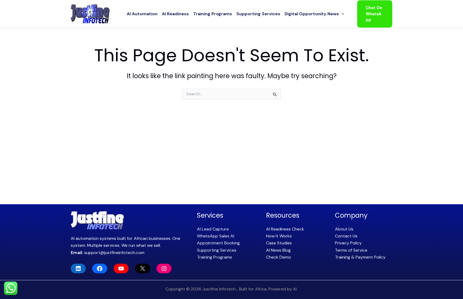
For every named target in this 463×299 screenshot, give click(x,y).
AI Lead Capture (213, 229)
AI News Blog (278, 250)
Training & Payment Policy (360, 257)
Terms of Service (351, 250)
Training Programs (212, 14)
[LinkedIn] (78, 268)
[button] (341, 14)
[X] (142, 268)
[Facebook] (99, 268)
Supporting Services (258, 14)
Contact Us (346, 236)
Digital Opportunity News (312, 14)
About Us (344, 229)
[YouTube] (121, 268)
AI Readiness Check (285, 229)
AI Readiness (175, 14)
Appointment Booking (218, 243)
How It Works (279, 236)
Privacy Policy (348, 243)
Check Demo (278, 257)
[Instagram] (163, 268)
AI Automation (142, 14)
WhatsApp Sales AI (215, 236)
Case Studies (279, 243)
